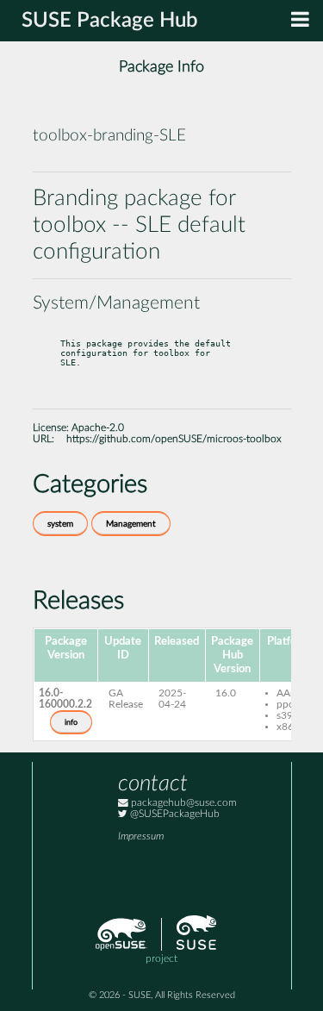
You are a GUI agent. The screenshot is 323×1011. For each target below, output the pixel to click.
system (60, 524)
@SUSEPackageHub (173, 814)
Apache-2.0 (97, 428)
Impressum (141, 836)
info (71, 722)
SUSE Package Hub (110, 20)
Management (131, 524)
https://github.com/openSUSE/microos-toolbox (174, 439)
